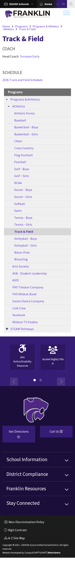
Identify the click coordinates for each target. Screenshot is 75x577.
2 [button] (41, 380)
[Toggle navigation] (66, 14)
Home (48, 4)
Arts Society (20, 266)
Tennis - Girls (23, 224)
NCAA (18, 183)
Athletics (8, 29)
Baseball (20, 120)
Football (20, 162)
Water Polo (22, 252)
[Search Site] (71, 4)
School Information (26, 459)
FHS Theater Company (27, 287)
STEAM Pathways (22, 329)
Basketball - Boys (26, 127)
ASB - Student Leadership (29, 273)
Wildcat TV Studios (25, 322)
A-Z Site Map (14, 538)
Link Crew (19, 308)
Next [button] (60, 4)
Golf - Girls (21, 176)
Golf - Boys (21, 169)
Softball (19, 204)
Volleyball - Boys (25, 239)
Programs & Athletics (46, 26)
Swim (18, 211)
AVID (15, 280)
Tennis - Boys (23, 218)
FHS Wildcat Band (24, 294)
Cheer (18, 141)
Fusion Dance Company (28, 301)
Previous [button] (14, 381)
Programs (21, 26)
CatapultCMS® (31, 552)
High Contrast (17, 530)
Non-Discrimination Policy (24, 522)
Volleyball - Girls (25, 245)
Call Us (50, 432)
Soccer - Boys (23, 190)
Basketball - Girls (26, 134)
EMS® (44, 552)
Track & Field (27, 29)
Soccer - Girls (23, 197)
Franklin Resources (26, 488)
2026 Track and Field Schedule (22, 80)
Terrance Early (29, 56)
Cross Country (23, 148)
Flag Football (23, 155)
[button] (22, 4)
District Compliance (27, 474)
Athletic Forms (24, 113)
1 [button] (35, 380)
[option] (18, 4)
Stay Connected (23, 503)
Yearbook (18, 315)
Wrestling (21, 259)
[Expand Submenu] (7, 99)
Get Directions (15, 435)
